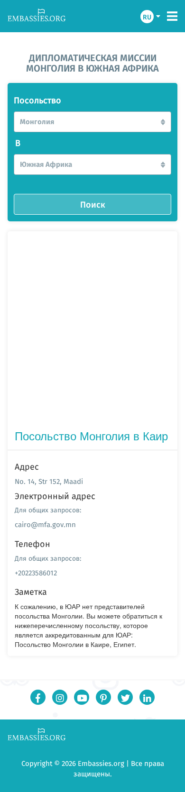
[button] (92, 121)
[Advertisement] (92, 332)
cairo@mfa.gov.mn (45, 524)
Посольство (37, 100)
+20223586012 (36, 572)
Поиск (92, 204)
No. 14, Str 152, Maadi (49, 481)
